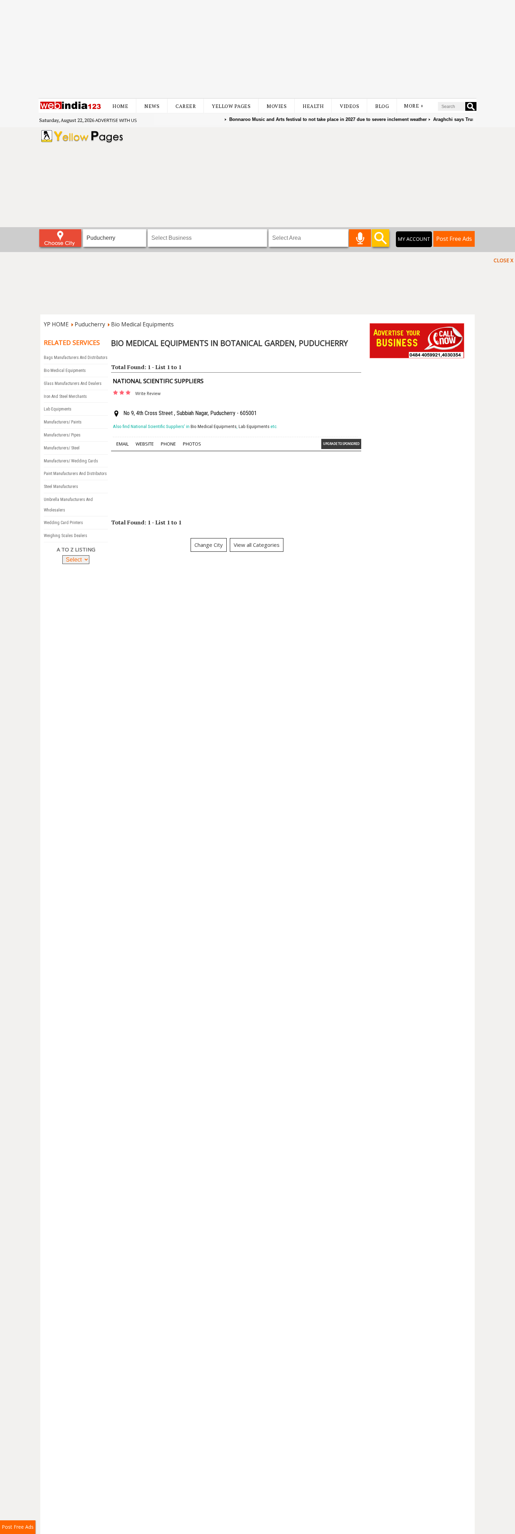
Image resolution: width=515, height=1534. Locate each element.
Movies (277, 106)
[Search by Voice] (360, 238)
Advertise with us (116, 120)
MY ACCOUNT (414, 239)
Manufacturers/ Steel (62, 448)
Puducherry (90, 324)
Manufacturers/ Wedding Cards (71, 461)
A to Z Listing (76, 549)
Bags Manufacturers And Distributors (76, 357)
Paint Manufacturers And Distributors (75, 473)
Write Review (147, 393)
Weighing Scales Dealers (65, 535)
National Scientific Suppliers (158, 381)
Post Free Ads (454, 239)
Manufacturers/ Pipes (62, 435)
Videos (349, 106)
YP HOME (56, 324)
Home (120, 106)
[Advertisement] (257, 49)
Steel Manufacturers (61, 486)
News (151, 106)
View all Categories (257, 544)
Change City (208, 544)
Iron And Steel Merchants (65, 396)
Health (313, 106)
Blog (382, 106)
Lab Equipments (57, 409)
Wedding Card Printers (63, 522)
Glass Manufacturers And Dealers (73, 383)
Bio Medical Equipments (142, 324)
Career (186, 106)
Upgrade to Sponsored (341, 443)
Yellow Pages (231, 106)
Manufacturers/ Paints (63, 422)
